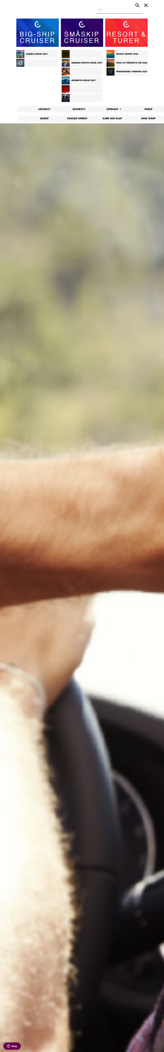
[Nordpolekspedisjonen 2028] (66, 101)
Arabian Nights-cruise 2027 (86, 63)
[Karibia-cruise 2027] (20, 57)
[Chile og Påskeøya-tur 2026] (111, 66)
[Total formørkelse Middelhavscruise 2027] (20, 66)
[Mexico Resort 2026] (111, 57)
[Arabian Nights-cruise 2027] (66, 66)
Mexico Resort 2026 (127, 54)
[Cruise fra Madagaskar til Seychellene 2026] (66, 57)
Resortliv (79, 109)
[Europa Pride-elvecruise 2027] (66, 75)
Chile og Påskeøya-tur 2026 (131, 63)
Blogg (44, 118)
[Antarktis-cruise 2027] (66, 83)
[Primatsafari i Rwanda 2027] (111, 75)
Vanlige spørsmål (79, 118)
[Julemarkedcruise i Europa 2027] (66, 92)
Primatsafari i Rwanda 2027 (131, 72)
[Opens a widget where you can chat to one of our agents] (12, 1046)
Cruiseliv (44, 109)
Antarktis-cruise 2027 (83, 80)
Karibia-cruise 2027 (37, 54)
